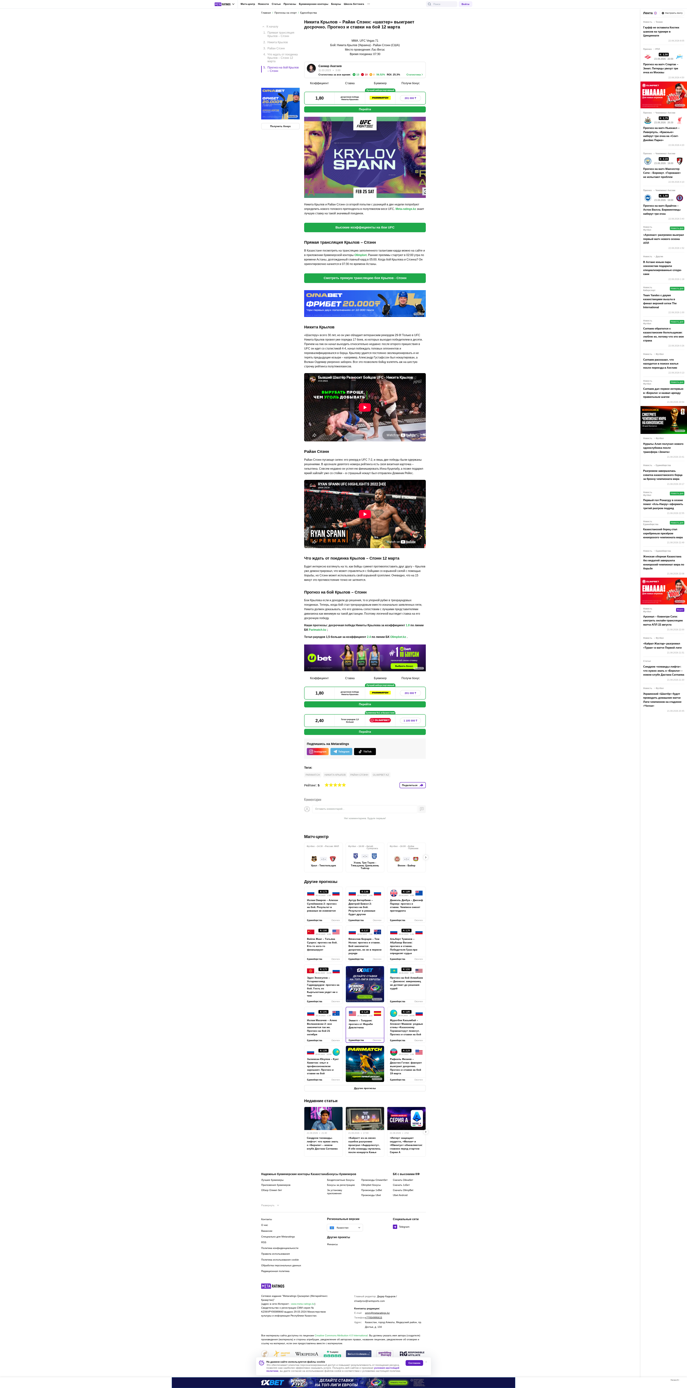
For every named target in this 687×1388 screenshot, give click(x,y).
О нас (264, 1225)
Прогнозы (290, 4)
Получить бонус (280, 111)
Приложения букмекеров (275, 1184)
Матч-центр (248, 4)
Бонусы (336, 4)
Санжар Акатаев (330, 66)
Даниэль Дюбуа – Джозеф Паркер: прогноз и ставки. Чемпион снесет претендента (406, 905)
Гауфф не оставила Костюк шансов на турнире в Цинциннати (661, 31)
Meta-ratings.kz (406, 208)
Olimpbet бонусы (371, 1184)
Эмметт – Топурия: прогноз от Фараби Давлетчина (361, 1024)
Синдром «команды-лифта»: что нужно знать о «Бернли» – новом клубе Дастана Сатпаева (322, 1143)
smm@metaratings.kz (377, 1312)
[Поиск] (429, 4)
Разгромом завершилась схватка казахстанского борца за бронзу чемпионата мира (662, 474)
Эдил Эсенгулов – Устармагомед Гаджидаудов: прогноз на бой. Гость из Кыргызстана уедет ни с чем (323, 986)
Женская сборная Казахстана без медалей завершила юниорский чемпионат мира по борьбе (663, 562)
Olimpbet (360, 255)
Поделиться (409, 785)
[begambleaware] (359, 1354)
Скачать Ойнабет (403, 1179)
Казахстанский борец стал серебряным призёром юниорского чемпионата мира (663, 533)
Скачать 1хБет (401, 1184)
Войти (465, 4)
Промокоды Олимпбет (374, 1179)
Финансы (332, 1244)
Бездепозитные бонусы (340, 1179)
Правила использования (275, 1253)
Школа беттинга (354, 4)
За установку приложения (334, 1192)
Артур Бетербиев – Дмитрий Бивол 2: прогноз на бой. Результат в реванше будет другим (362, 907)
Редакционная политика (275, 1271)
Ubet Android (400, 1195)
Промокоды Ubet (371, 1195)
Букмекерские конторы (313, 4)
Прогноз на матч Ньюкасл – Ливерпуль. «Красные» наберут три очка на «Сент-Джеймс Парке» (661, 134)
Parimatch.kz (317, 629)
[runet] (264, 1354)
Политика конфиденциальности (279, 1248)
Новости (263, 4)
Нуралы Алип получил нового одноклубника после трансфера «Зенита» (663, 447)
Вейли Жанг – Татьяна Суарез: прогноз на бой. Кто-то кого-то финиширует (322, 944)
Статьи (276, 4)
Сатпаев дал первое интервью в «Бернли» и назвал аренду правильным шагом (663, 392)
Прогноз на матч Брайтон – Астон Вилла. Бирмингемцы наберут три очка (662, 209)
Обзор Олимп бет (271, 1190)
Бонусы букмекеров (341, 1174)
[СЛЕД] (425, 857)
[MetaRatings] (272, 1286)
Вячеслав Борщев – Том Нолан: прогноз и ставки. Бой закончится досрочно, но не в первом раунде (365, 946)
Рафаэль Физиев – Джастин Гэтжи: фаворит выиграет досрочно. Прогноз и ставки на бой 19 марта (406, 1066)
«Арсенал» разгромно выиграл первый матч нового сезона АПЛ (663, 238)
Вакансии (266, 1230)
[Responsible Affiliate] (412, 1354)
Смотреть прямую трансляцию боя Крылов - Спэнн (365, 278)
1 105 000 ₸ (410, 720)
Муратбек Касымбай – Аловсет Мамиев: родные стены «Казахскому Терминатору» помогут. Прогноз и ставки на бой (406, 1027)
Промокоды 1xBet (371, 1190)
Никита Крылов (335, 774)
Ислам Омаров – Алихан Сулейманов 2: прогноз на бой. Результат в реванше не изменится (322, 905)
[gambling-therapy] (384, 1354)
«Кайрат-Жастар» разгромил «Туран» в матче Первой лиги (662, 645)
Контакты (266, 1219)
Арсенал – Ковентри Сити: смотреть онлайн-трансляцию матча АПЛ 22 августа (663, 620)
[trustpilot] (332, 1354)
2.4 (369, 636)
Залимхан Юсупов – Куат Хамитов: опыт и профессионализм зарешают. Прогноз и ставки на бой (323, 1066)
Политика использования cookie (280, 1259)
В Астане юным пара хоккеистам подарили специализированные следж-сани (662, 268)
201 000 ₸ (410, 98)
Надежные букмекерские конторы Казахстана (294, 1174)
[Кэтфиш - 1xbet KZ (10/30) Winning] (343, 1382)
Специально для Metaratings (278, 1236)
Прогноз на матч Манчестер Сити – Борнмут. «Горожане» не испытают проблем (662, 172)
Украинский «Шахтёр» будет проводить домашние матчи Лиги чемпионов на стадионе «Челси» (662, 699)
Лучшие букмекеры (272, 1179)
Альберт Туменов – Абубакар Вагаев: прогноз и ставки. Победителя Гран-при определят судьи (403, 946)
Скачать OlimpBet (403, 1190)
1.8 (408, 625)
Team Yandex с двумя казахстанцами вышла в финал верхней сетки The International (660, 301)
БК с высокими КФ (406, 1174)
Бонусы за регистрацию (341, 1184)
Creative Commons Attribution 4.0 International (341, 1335)
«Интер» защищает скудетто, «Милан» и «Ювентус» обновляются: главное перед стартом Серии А (406, 1145)
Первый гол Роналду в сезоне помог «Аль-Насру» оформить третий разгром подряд (663, 504)
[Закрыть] (681, 1380)
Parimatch (313, 774)
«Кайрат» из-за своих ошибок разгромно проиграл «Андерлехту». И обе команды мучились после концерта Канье (364, 1145)
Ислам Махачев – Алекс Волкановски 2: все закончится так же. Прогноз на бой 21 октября (322, 1027)
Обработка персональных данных (281, 1265)
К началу (272, 23)
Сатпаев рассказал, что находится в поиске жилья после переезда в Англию (660, 363)
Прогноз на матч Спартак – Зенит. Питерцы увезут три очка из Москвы (660, 68)
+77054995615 (373, 1317)
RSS (263, 1242)
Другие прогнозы (320, 881)
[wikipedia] (307, 1354)
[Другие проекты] (225, 4)
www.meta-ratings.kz (303, 1303)
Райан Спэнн (359, 774)
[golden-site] (281, 1354)
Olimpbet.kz (398, 636)
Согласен (414, 1363)
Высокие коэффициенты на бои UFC (364, 227)
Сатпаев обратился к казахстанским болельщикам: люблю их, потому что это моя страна (663, 334)
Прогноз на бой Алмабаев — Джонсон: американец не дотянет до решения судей (406, 983)
